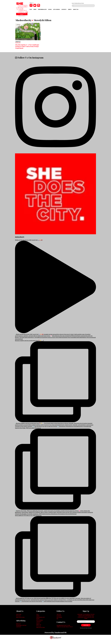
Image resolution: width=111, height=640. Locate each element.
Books (50, 9)
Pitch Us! (18, 615)
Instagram (59, 617)
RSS (57, 618)
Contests (63, 9)
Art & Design (56, 9)
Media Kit (18, 624)
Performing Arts (42, 9)
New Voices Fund (20, 617)
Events (69, 9)
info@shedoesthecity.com (63, 625)
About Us (75, 9)
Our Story (18, 614)
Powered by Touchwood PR (55, 632)
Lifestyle (17, 41)
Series (34, 9)
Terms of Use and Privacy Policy (65, 626)
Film (31, 9)
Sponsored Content (21, 625)
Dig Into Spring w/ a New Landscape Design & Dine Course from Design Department (27, 46)
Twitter (59, 614)
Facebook (59, 615)
